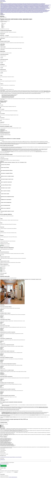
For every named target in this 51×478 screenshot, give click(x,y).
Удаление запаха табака (29, 8)
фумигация (37, 279)
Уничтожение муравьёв (27, 10)
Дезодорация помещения (32, 4)
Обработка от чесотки (29, 7)
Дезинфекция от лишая (7, 5)
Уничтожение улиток (4, 11)
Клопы (1, 3)
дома (29, 279)
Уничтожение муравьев (21, 10)
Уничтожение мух (32, 10)
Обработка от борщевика (39, 6)
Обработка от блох (34, 6)
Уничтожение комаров (22, 9)
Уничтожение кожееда (16, 9)
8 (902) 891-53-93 (2, 14)
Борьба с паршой (23, 4)
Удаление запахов (34, 8)
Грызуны (16, 3)
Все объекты (2, 279)
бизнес (17, 279)
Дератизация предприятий (6, 4)
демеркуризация (27, 279)
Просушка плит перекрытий (39, 12)
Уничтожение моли (10, 10)
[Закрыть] (0, 469)
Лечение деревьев (29, 6)
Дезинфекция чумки (17, 6)
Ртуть (14, 4)
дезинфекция (14, 279)
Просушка (24, 3)
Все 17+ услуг (2, 162)
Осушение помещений (13, 8)
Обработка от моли (12, 7)
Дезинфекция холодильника (11, 6)
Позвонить (2, 13)
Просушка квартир (36, 11)
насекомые (5, 279)
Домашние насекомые (7, 3)
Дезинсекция (31, 3)
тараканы (11, 279)
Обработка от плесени (17, 7)
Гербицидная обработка (18, 4)
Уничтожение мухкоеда (38, 10)
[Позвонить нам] (0, 464)
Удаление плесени (39, 8)
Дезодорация (11, 4)
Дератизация (34, 3)
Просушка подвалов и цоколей (24, 12)
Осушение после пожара (17, 12)
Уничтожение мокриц (5, 10)
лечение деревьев (33, 279)
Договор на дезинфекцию (23, 6)
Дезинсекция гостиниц (39, 4)
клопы (19, 279)
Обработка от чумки (34, 7)
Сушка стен (40, 11)
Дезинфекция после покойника (14, 5)
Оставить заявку (2, 49)
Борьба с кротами (27, 4)
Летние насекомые (12, 3)
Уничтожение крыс (38, 9)
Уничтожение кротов (33, 9)
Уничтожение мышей (43, 10)
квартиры (8, 279)
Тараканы (3, 3)
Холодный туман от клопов (30, 11)
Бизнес (25, 162)
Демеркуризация (21, 3)
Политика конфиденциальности (4, 463)
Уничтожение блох (43, 8)
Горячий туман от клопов (39, 3)
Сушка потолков (4, 12)
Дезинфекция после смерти (21, 5)
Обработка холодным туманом (6, 8)
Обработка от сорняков (23, 7)
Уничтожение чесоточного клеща (11, 11)
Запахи (18, 3)
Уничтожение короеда (28, 9)
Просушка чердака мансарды (32, 12)
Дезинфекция (27, 3)
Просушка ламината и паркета (10, 12)
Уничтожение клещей (5, 9)
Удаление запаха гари (23, 8)
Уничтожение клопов (11, 9)
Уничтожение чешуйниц (18, 11)
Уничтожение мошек (15, 10)
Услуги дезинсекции (24, 11)
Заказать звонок (4, 465)
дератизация (22, 279)
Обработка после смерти (40, 7)
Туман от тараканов (18, 8)
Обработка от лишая (7, 7)
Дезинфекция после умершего (37, 5)
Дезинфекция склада (5, 6)
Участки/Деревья (22, 162)
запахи (40, 279)
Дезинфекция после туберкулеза (29, 5)
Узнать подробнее (3, 38)
